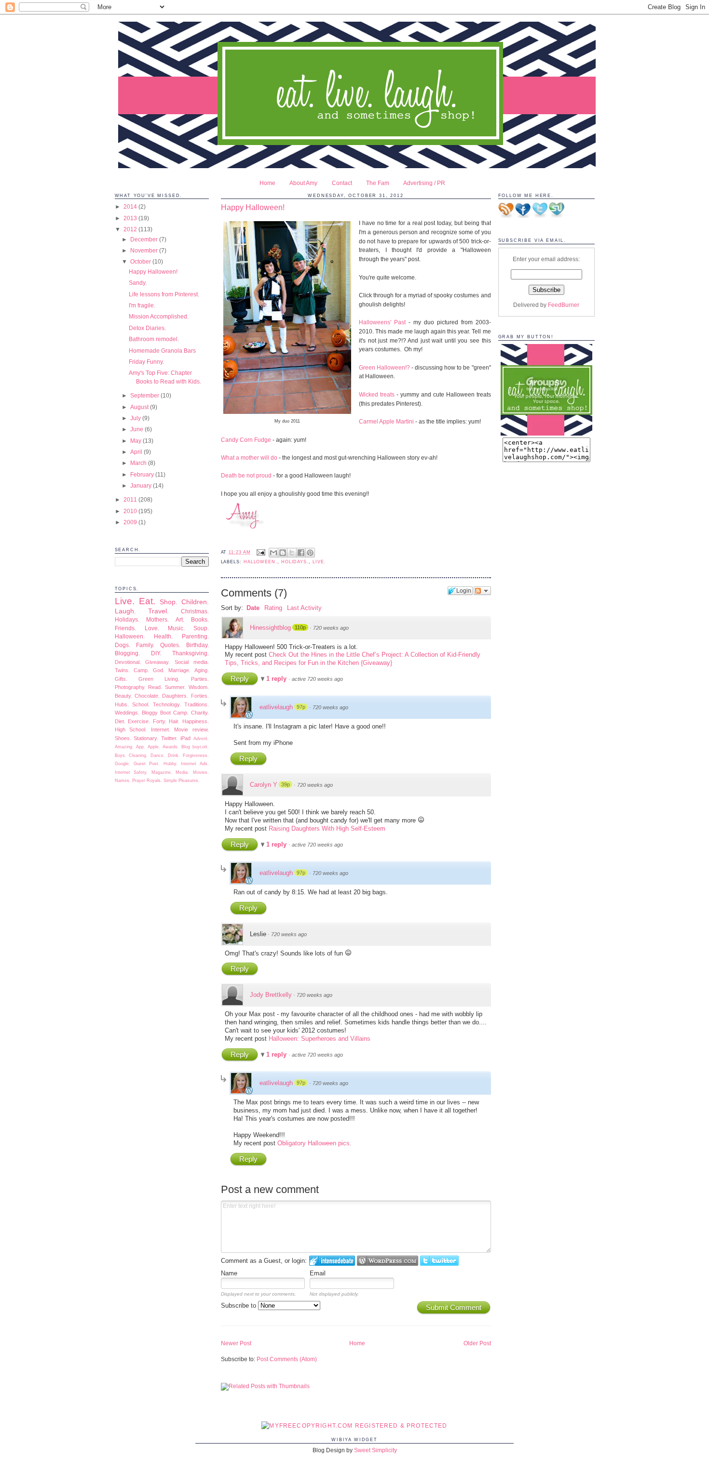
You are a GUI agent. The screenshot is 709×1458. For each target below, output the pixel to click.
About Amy (303, 183)
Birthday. (197, 645)
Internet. (160, 729)
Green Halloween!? (384, 367)
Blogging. (127, 653)
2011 (130, 499)
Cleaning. (138, 755)
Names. (123, 780)
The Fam (377, 183)
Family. (145, 645)
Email (318, 1273)
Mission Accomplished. (159, 316)
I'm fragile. (142, 305)
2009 (130, 522)
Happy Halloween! (153, 271)
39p (285, 784)
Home (267, 183)
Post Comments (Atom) (287, 1359)
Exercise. (139, 721)
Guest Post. (147, 763)
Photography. (130, 687)
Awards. (171, 746)
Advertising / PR (424, 183)
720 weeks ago (331, 628)
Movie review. (191, 729)
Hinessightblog (270, 627)
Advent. (201, 738)
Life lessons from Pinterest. (164, 294)
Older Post (477, 1343)
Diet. (120, 721)
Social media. (192, 662)
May (136, 440)
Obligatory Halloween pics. (314, 1143)
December (144, 239)
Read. (155, 687)
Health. (163, 636)
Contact (342, 183)
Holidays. (127, 619)
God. (158, 670)
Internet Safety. (131, 772)
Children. (195, 602)
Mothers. (157, 619)
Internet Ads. (194, 763)
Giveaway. (157, 662)
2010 (130, 511)
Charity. (200, 713)
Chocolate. (147, 696)
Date (252, 607)
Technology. (167, 704)
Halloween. (130, 636)
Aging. (201, 670)
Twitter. (169, 738)
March (139, 463)
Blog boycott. (195, 746)
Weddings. (127, 713)
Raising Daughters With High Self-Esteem (327, 828)
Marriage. (179, 670)
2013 (130, 218)
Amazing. (124, 746)
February (142, 474)
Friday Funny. (146, 361)
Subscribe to (239, 1305)
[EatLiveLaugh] (546, 433)
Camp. (141, 670)
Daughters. (175, 696)
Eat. (147, 601)
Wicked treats (377, 394)
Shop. (168, 602)
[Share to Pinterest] (310, 552)
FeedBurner (563, 305)
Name (229, 1273)
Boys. (120, 755)
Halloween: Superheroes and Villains (319, 1038)
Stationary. (146, 738)
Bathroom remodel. (154, 339)
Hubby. (170, 763)
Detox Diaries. (147, 328)
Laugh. (125, 611)
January (141, 485)
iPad (185, 738)
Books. (200, 619)
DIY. (156, 653)
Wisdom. (199, 687)
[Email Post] (260, 552)
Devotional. (128, 662)
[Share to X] (292, 552)
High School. (131, 729)
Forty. (159, 721)
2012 (130, 229)
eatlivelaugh (276, 707)
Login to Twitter (439, 1261)
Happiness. (195, 721)
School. (141, 704)
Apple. (154, 746)
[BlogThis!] (282, 552)
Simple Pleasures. (182, 780)
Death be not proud (246, 475)
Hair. (174, 721)
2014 (130, 206)
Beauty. (123, 696)
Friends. (125, 628)
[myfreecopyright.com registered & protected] (354, 1425)
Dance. (157, 755)
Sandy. (138, 282)
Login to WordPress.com (387, 1261)
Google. (122, 763)
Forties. (200, 696)
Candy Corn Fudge (247, 440)
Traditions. (196, 704)
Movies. (201, 772)
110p (300, 627)
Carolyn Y (263, 784)
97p (301, 707)
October (141, 261)
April (137, 452)
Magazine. (161, 772)
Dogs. (122, 645)
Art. (180, 619)
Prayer (138, 780)
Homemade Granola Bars (162, 350)
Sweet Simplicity (375, 1450)
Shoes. (123, 738)
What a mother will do (249, 457)
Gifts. (121, 679)
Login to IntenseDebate (332, 1261)
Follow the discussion (482, 590)
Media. (182, 772)
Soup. (201, 628)
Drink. (174, 755)
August (140, 407)
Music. (176, 628)
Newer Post (236, 1343)
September (145, 395)
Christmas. (195, 611)
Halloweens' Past (382, 322)
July (136, 418)
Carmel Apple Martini (386, 421)
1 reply (277, 678)
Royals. (154, 780)
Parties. (200, 679)
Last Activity (304, 607)
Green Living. (158, 679)
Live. (125, 601)
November (144, 250)
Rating (273, 607)
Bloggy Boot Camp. (165, 713)
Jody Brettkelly (271, 994)
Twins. (122, 670)
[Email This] (273, 552)
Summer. (175, 687)
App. (140, 746)
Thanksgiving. (190, 653)
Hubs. (122, 704)
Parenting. (195, 636)
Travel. (158, 611)
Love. (152, 628)
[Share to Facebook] (301, 552)
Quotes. (170, 645)
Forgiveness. (196, 755)
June (137, 429)
